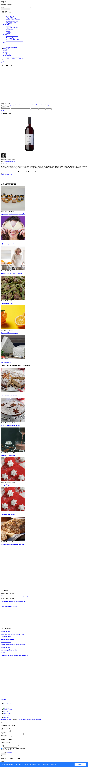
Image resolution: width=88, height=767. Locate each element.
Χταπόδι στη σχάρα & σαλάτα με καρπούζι (13, 644)
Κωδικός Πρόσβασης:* (6, 749)
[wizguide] (5, 711)
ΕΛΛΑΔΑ (8, 54)
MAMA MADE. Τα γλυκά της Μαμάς (11, 273)
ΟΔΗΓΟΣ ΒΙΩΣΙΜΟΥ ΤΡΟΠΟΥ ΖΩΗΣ (15, 58)
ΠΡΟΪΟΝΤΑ (6, 48)
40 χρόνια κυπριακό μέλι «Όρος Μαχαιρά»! (13, 214)
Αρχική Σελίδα (4, 61)
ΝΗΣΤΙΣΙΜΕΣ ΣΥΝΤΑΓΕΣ (12, 22)
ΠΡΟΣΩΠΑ (8, 28)
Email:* (2, 746)
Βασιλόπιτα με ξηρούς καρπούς (9, 395)
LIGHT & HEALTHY (11, 18)
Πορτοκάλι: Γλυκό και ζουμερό (9, 333)
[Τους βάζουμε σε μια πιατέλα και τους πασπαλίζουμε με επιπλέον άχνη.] (13, 510)
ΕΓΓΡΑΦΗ (3, 753)
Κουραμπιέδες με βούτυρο (8, 485)
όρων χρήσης (9, 752)
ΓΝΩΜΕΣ (8, 32)
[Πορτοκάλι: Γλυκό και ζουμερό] (13, 329)
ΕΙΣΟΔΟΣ (3, 732)
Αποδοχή (7, 752)
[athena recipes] (7, 713)
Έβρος (10, 174)
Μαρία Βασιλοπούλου (10, 161)
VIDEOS (5, 50)
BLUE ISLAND (9, 23)
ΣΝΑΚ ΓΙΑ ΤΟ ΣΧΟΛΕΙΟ (12, 36)
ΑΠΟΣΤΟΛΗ (3, 735)
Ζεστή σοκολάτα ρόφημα (8, 455)
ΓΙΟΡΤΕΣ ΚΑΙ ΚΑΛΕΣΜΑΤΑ (13, 19)
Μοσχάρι (13, 104)
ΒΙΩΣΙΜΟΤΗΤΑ (7, 55)
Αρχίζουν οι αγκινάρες (7, 303)
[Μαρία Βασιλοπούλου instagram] (8, 163)
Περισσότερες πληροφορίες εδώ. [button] (49, 764)
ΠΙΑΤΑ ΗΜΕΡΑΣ (10, 17)
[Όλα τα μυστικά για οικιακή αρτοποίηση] (13, 540)
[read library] (6, 717)
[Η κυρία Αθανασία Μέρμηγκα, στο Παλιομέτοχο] (13, 269)
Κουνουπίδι (34, 104)
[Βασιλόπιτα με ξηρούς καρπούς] (13, 391)
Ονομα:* (2, 743)
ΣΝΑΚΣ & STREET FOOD (12, 21)
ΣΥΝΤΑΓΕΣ (6, 15)
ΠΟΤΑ (4, 42)
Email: (2, 729)
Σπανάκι (43, 104)
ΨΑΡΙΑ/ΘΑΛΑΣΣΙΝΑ (6, 631)
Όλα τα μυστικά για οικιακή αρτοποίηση (12, 544)
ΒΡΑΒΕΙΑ (5, 52)
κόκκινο (5, 174)
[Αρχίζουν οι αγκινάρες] (13, 299)
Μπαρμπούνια (53, 104)
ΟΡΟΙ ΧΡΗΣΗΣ (37, 719)
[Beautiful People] (7, 709)
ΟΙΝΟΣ (7, 43)
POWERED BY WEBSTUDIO (26, 719)
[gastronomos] (6, 715)
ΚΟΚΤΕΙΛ (8, 46)
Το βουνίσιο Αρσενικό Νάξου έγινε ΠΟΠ (12, 243)
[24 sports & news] (7, 703)
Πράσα (20, 104)
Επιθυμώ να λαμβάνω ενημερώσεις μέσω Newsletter (14, 748)
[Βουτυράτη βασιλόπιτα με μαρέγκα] (13, 421)
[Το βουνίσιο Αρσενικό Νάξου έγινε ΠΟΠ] (13, 239)
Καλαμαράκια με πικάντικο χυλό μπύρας (12, 634)
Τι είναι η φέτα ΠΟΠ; (7, 362)
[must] (4, 705)
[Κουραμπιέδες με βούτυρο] (13, 481)
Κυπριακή (8, 104)
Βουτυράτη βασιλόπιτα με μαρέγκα (10, 425)
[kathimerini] (6, 708)
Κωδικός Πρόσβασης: (5, 731)
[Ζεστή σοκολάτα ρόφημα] (13, 451)
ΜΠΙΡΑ (8, 44)
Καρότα (39, 104)
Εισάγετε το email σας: (6, 733)
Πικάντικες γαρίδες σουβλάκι (9, 606)
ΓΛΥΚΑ (5, 34)
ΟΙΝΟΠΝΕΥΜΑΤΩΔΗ (11, 47)
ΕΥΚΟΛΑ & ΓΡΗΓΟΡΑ (11, 16)
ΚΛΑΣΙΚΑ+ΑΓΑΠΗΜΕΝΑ (12, 39)
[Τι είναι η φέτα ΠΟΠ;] (13, 358)
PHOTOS (8, 49)
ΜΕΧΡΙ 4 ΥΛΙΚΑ (10, 37)
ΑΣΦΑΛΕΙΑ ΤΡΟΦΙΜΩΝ (12, 27)
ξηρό (8, 174)
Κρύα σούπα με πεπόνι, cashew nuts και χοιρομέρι (15, 596)
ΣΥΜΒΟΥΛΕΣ (9, 29)
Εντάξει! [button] (80, 764)
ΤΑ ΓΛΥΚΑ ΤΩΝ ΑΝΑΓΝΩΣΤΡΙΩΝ (14, 41)
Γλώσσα (17, 104)
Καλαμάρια (24, 104)
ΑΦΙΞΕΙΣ (8, 33)
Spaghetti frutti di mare (7, 639)
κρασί (2, 174)
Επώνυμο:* (3, 745)
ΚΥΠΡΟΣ (8, 53)
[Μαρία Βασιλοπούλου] (3, 158)
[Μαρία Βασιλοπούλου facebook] (3, 163)
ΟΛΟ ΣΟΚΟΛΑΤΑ (10, 38)
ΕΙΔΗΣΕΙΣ (8, 26)
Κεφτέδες (30, 104)
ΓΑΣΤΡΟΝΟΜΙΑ (7, 24)
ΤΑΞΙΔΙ (8, 31)
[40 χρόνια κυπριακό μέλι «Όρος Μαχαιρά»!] (13, 210)
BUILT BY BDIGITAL (6, 719)
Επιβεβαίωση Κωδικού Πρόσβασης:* (9, 751)
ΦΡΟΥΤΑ (3, 652)
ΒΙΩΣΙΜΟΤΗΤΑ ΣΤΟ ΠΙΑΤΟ (13, 57)
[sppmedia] (3, 699)
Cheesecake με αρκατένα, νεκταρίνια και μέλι (13, 601)
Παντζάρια (47, 104)
